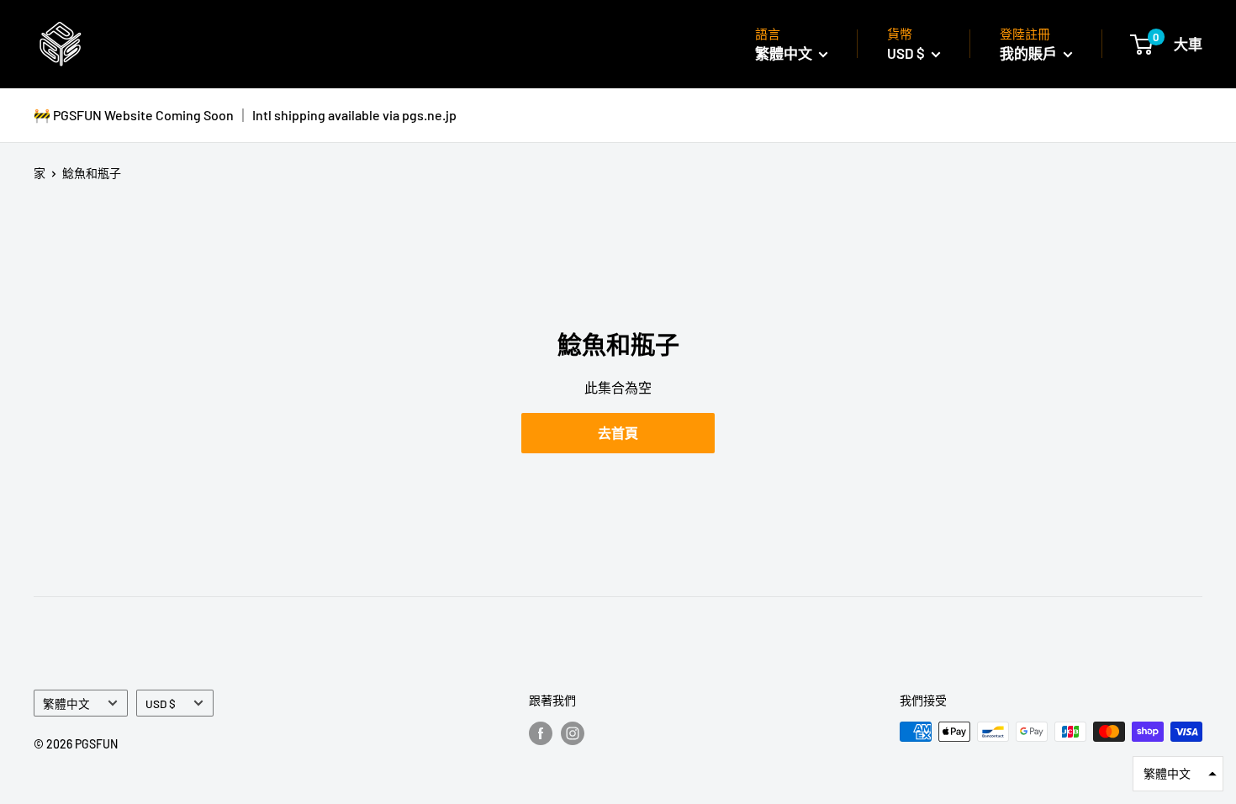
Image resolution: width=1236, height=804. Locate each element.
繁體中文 (66, 703)
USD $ (160, 703)
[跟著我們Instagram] (572, 733)
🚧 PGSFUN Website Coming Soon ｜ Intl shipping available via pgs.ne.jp (245, 115)
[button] (1178, 773)
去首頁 (618, 433)
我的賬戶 (1029, 53)
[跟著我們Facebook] (540, 733)
